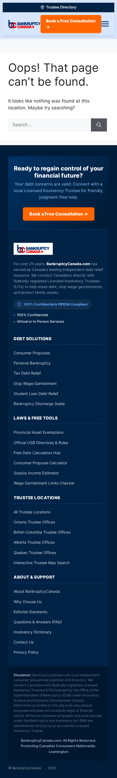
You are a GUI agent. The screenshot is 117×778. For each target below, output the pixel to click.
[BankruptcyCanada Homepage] (24, 24)
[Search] (99, 124)
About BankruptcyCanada (37, 591)
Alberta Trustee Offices (34, 542)
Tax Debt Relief (27, 373)
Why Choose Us (28, 601)
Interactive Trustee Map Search (42, 562)
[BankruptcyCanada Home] (33, 249)
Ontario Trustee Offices (34, 522)
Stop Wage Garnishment (35, 383)
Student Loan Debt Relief (36, 393)
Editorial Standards (30, 611)
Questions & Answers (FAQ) (38, 622)
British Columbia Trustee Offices (42, 532)
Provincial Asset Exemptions (38, 432)
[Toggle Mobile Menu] (105, 24)
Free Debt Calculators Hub (37, 452)
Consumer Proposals (32, 353)
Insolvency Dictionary (33, 632)
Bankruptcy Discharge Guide (39, 403)
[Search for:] (49, 124)
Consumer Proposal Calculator (40, 462)
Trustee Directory (61, 7)
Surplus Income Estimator (36, 473)
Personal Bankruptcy (32, 363)
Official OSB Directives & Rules (41, 442)
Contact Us (23, 642)
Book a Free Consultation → (71, 24)
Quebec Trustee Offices (35, 552)
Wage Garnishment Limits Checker (44, 483)
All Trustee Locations (32, 512)
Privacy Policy (26, 652)
